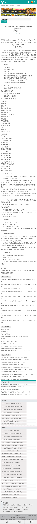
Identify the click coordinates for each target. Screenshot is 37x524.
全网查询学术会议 (18, 507)
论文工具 (18, 509)
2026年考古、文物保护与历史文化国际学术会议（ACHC (13, 315)
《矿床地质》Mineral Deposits (7, 343)
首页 (7, 5)
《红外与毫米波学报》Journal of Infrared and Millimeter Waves (14, 336)
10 (19, 15)
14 (25, 15)
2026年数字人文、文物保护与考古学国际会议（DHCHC (13, 320)
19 (33, 15)
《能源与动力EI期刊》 (6, 329)
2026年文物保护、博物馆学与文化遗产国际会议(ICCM (13, 301)
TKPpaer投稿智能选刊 (19, 511)
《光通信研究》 (4, 331)
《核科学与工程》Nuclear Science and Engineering (11, 346)
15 (26, 15)
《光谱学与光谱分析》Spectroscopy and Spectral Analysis (13, 334)
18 (31, 15)
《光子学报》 (4, 339)
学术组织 (19, 505)
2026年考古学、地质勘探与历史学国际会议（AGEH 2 (13, 305)
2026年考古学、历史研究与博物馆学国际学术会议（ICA (13, 291)
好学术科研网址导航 (7, 511)
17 (29, 15)
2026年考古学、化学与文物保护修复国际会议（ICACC (13, 310)
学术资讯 (31, 505)
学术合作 (29, 516)
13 (23, 15)
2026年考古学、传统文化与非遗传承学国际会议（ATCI (13, 296)
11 (20, 15)
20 (34, 15)
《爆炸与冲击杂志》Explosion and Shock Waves (11, 348)
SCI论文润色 (11, 509)
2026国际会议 (25, 509)
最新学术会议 (6, 505)
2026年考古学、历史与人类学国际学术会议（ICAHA (13, 289)
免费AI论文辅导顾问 (8, 507)
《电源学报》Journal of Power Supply (9, 341)
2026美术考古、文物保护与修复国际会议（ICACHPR (13, 279)
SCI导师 (5, 509)
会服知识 (25, 505)
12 (22, 15)
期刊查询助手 (27, 507)
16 (28, 15)
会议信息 (12, 5)
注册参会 (33, 289)
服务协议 (19, 517)
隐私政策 (24, 517)
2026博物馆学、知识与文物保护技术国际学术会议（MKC (14, 284)
